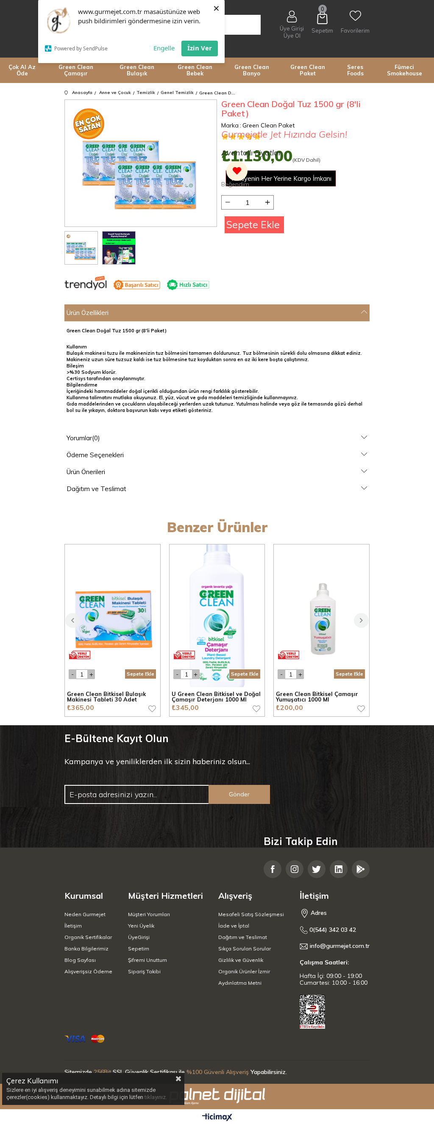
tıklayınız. (156, 1097)
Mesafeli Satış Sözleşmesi (251, 914)
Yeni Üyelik (141, 925)
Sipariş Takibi (144, 971)
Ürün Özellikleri (87, 313)
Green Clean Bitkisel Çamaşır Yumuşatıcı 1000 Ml (317, 697)
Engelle (164, 48)
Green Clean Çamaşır (75, 70)
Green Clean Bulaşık (137, 70)
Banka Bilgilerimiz (86, 948)
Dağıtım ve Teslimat (96, 489)
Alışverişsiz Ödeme (88, 971)
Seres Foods (355, 70)
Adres (318, 913)
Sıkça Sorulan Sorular (244, 948)
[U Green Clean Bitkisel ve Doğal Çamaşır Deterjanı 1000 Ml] (217, 615)
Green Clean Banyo (251, 70)
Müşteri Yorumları (149, 914)
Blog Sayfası (80, 960)
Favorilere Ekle (152, 708)
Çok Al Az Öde (22, 70)
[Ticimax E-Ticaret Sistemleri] (217, 1117)
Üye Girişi (292, 28)
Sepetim (138, 948)
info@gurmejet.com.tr (340, 946)
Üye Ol (292, 36)
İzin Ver (199, 48)
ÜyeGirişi (139, 937)
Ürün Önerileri (86, 472)
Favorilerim (355, 30)
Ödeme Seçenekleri (95, 455)
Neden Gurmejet (85, 914)
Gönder (239, 794)
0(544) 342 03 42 (332, 929)
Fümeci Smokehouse (404, 70)
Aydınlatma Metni (240, 983)
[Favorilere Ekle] (235, 175)
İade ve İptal (233, 925)
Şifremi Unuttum (147, 960)
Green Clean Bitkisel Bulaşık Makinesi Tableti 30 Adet (106, 697)
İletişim (73, 925)
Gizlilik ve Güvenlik (240, 960)
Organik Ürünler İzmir (244, 971)
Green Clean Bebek (195, 70)
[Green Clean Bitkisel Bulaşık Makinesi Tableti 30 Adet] (112, 615)
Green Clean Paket (307, 70)
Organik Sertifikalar (88, 937)
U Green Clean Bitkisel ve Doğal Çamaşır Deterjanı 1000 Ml (216, 697)
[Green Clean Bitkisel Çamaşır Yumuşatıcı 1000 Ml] (321, 615)
